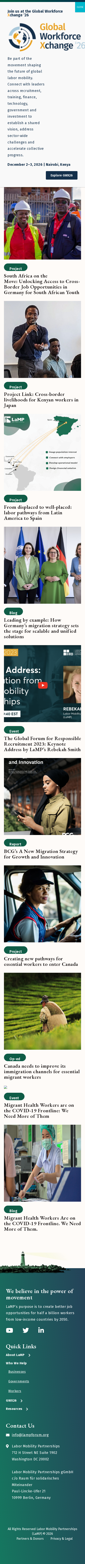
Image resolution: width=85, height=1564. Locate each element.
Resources (14, 1409)
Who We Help (16, 1363)
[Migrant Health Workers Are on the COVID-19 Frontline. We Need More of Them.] (42, 1164)
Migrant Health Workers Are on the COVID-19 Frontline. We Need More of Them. (42, 1223)
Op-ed (14, 1059)
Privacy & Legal (61, 1539)
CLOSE (80, 7)
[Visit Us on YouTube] (10, 1330)
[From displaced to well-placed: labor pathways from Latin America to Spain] (42, 453)
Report (15, 844)
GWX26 (11, 1400)
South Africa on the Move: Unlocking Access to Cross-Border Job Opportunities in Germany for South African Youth (42, 284)
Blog (13, 613)
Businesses (17, 1372)
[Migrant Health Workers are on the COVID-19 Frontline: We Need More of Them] (5, 1088)
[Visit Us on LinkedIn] (41, 1330)
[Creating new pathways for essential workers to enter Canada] (42, 904)
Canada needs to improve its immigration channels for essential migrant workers (42, 1071)
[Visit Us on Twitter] (26, 1330)
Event (14, 731)
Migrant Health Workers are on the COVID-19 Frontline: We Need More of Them (39, 1110)
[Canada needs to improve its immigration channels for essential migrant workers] (42, 1012)
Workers (14, 1391)
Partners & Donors (30, 1539)
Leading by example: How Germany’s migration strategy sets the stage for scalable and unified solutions (41, 628)
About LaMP (15, 1355)
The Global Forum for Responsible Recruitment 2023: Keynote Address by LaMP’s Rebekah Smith (42, 744)
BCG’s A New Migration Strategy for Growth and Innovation (41, 854)
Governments (18, 1381)
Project (15, 269)
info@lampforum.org (30, 1435)
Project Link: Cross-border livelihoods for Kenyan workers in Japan (41, 400)
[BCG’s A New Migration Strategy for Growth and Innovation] (42, 797)
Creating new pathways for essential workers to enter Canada (41, 961)
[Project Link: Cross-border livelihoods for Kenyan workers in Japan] (42, 340)
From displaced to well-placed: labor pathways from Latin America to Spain (38, 512)
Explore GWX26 (62, 175)
